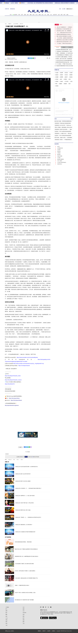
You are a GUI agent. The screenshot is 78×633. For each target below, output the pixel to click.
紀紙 (59, 14)
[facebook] (43, 607)
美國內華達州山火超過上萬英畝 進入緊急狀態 (65, 39)
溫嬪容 (60, 83)
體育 (62, 14)
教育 (64, 14)
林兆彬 (57, 79)
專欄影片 (9, 23)
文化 (51, 14)
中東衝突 (58, 152)
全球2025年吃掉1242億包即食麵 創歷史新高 (64, 60)
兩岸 (28, 14)
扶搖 (14, 459)
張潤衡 (65, 79)
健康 (48, 14)
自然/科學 (55, 14)
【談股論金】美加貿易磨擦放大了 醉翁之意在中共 (64, 51)
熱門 (22, 14)
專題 (6, 621)
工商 (23, 623)
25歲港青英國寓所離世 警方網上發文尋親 (64, 65)
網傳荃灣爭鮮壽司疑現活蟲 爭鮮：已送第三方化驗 (64, 62)
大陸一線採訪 (59, 160)
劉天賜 (66, 72)
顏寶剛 (61, 77)
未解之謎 (21, 23)
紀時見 (58, 146)
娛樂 (67, 14)
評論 (42, 14)
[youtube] (51, 607)
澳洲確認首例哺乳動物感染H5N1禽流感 (64, 34)
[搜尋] (72, 8)
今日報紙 (7, 607)
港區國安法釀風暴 (60, 159)
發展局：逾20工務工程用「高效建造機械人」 (64, 58)
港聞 (25, 14)
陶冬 (56, 83)
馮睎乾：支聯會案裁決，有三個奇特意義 (64, 53)
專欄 (39, 14)
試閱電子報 (7, 8)
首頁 (11, 14)
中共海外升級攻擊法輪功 (61, 162)
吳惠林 (57, 81)
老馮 (71, 81)
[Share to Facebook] (28, 58)
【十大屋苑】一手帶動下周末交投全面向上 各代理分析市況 (65, 43)
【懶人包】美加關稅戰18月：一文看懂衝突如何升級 (65, 27)
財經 (33, 14)
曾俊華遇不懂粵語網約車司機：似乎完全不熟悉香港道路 (64, 49)
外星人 (18, 459)
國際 (31, 14)
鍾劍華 (61, 72)
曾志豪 (57, 72)
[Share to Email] (35, 58)
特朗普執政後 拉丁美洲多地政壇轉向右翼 (64, 28)
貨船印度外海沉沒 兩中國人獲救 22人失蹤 (64, 41)
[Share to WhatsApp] (33, 58)
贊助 (60, 8)
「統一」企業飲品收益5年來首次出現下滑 (64, 32)
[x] (48, 607)
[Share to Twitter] (30, 58)
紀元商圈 (63, 8)
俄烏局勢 (58, 154)
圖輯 (23, 621)
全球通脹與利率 (60, 148)
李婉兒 (61, 81)
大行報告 (58, 157)
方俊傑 (71, 72)
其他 (6, 23)
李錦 (70, 79)
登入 (26, 456)
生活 (45, 14)
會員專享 (15, 14)
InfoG (36, 14)
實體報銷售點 (12, 8)
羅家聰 (71, 74)
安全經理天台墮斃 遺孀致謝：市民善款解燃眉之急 (64, 56)
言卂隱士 (67, 81)
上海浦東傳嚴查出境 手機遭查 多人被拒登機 (64, 55)
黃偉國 (57, 77)
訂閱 (32, 456)
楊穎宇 (66, 77)
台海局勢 (58, 149)
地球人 (22, 459)
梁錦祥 (61, 74)
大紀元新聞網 (15, 23)
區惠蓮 (57, 85)
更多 (70, 83)
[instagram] (41, 607)
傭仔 (61, 79)
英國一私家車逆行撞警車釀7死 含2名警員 (64, 36)
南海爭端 (58, 151)
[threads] (46, 607)
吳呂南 (66, 74)
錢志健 (57, 74)
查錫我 (65, 83)
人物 (6, 625)
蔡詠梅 (71, 77)
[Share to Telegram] (31, 58)
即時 (19, 14)
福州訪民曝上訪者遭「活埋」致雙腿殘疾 (64, 30)
